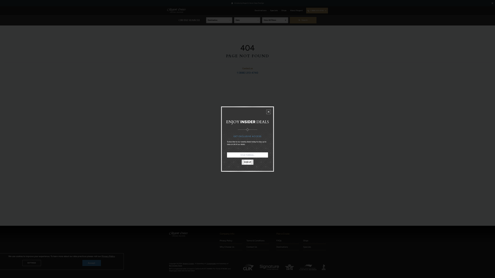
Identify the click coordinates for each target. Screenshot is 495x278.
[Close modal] (268, 112)
